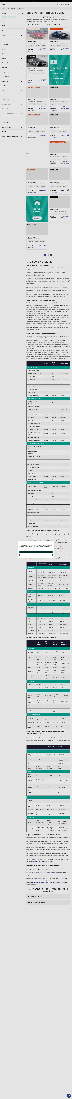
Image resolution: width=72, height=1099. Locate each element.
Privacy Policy (40, 547)
